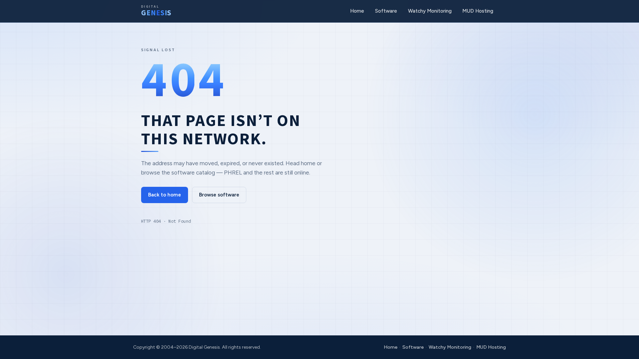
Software (386, 11)
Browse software (219, 195)
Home (357, 11)
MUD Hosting (477, 11)
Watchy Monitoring (430, 11)
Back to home (164, 195)
